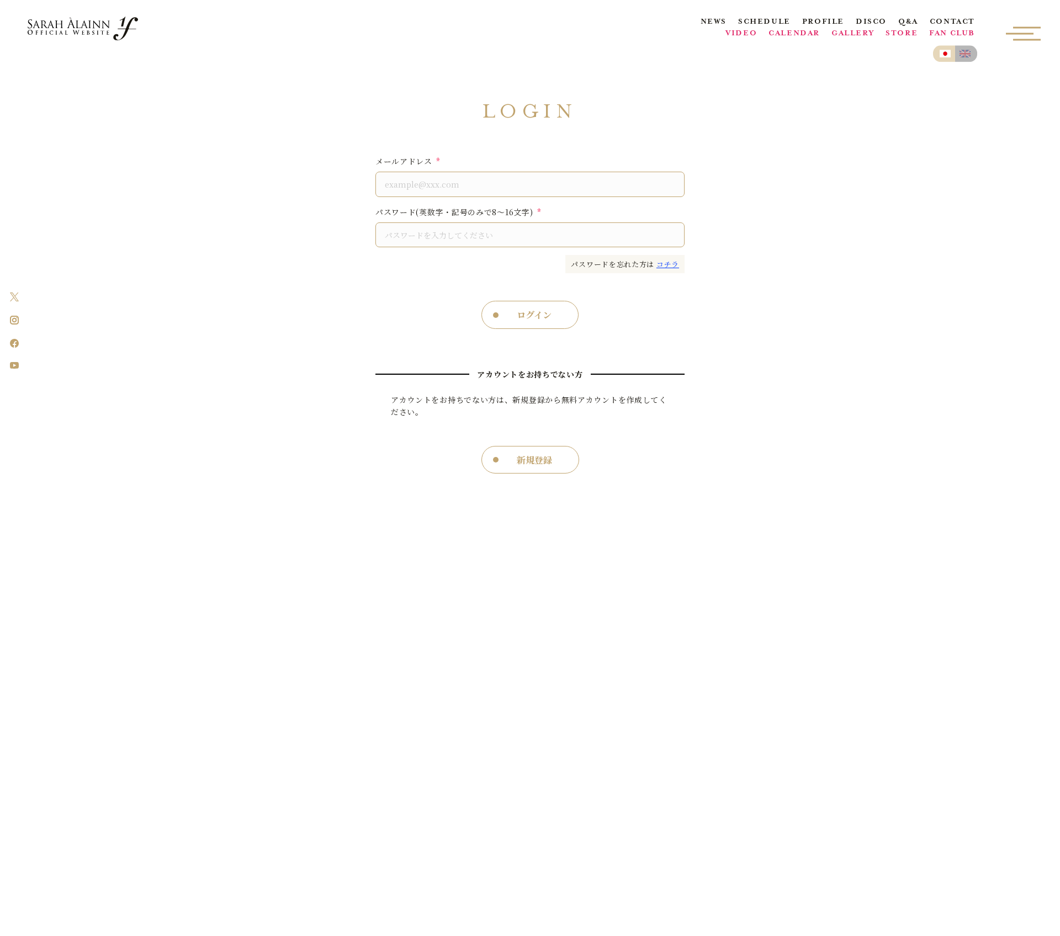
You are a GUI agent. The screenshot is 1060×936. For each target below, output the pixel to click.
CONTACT (952, 22)
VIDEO (741, 34)
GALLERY (852, 34)
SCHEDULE (764, 22)
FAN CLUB (952, 34)
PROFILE (823, 22)
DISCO (871, 22)
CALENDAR (794, 34)
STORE (902, 34)
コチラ (667, 264)
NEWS (714, 22)
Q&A (908, 22)
